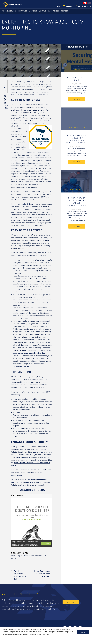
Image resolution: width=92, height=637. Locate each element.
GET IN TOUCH (71, 602)
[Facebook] (4, 96)
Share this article (6, 107)
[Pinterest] (4, 103)
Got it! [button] (83, 632)
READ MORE (76, 99)
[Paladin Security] (12, 4)
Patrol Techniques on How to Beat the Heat (42, 573)
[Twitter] (4, 99)
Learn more (46, 634)
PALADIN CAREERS (32, 490)
